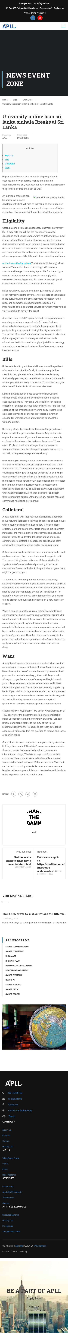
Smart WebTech (14, 975)
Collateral (10, 163)
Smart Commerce (15, 951)
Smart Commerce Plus (17, 946)
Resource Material (10, 1215)
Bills (7, 159)
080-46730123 (14, 1092)
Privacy (5, 1251)
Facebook (12, 1104)
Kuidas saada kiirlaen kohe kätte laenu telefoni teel (18, 861)
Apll (4, 138)
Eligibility (9, 155)
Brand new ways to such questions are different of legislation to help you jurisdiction (34, 914)
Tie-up (12, 1116)
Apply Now (34, 1307)
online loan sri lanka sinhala (16, 263)
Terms (14, 1251)
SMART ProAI (12, 989)
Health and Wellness (17, 970)
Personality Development (19, 965)
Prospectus (7, 1226)
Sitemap (24, 1251)
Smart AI (10, 980)
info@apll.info (43, 3)
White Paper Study (10, 1158)
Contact (5, 1141)
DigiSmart (11, 956)
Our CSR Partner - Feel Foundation (23, 8)
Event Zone (23, 138)
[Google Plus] (20, 794)
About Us (6, 1130)
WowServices (40, 1246)
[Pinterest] (35, 794)
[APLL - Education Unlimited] (11, 27)
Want (7, 167)
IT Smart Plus (13, 961)
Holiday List (7, 1146)
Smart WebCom (13, 984)
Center (5, 1164)
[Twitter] (27, 794)
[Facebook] (13, 794)
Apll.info (19, 1246)
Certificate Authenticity (20, 1110)
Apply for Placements (12, 1192)
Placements (7, 1186)
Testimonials (8, 1197)
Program (6, 1135)
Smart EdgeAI (13, 994)
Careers (5, 1203)
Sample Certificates (11, 1231)
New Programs (9, 1175)
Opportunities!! (46, 8)
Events (5, 1169)
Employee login (25, 3)
